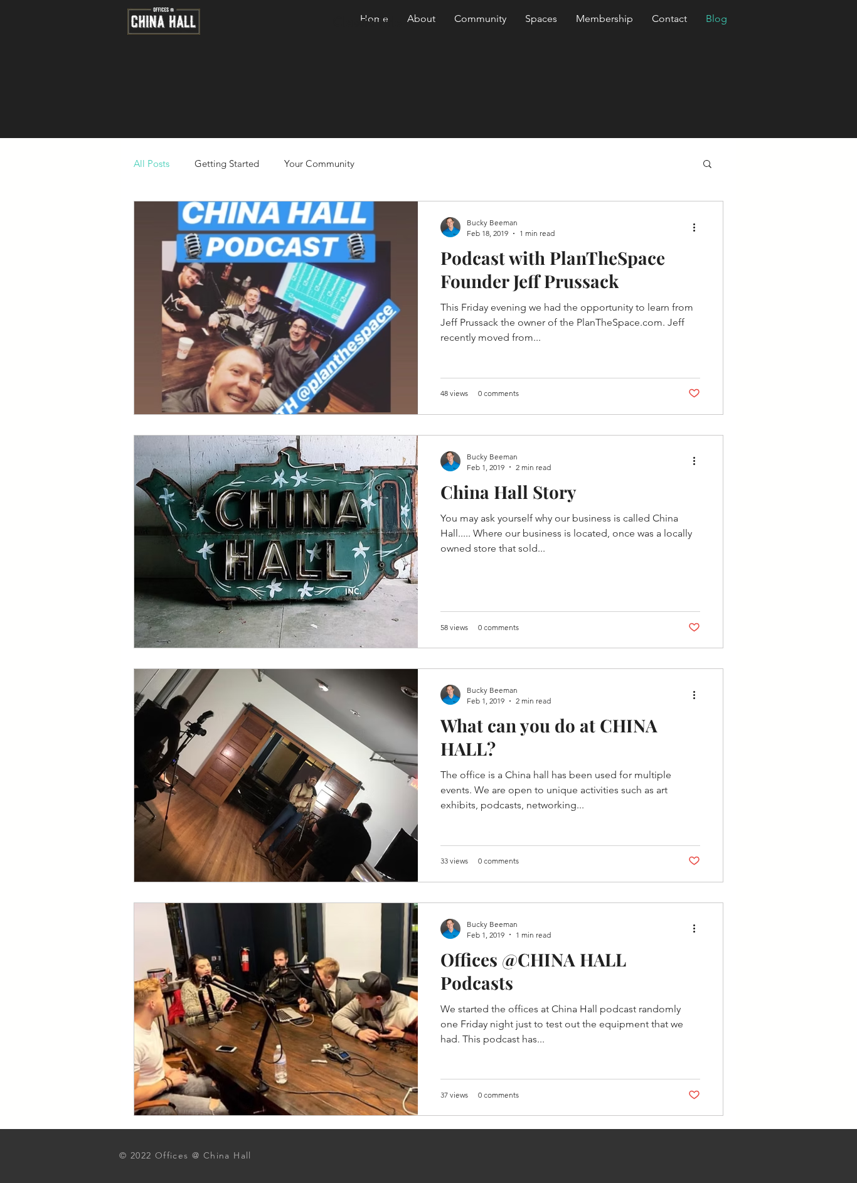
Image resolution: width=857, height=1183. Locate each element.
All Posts (151, 163)
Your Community (319, 163)
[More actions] (698, 227)
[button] (707, 164)
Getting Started (226, 163)
